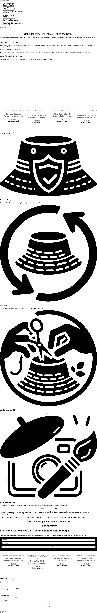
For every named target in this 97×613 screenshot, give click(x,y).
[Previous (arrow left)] (0, 612)
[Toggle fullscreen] (2, 611)
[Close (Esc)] (5, 611)
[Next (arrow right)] (2, 612)
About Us (6, 12)
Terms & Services (4, 600)
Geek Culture (8, 7)
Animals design (8, 3)
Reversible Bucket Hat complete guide (10, 597)
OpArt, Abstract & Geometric (13, 11)
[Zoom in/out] (0, 611)
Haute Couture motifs (11, 8)
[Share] (3, 611)
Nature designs (8, 10)
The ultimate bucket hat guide (8, 595)
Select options (13, 121)
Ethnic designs (8, 4)
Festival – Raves (8, 6)
